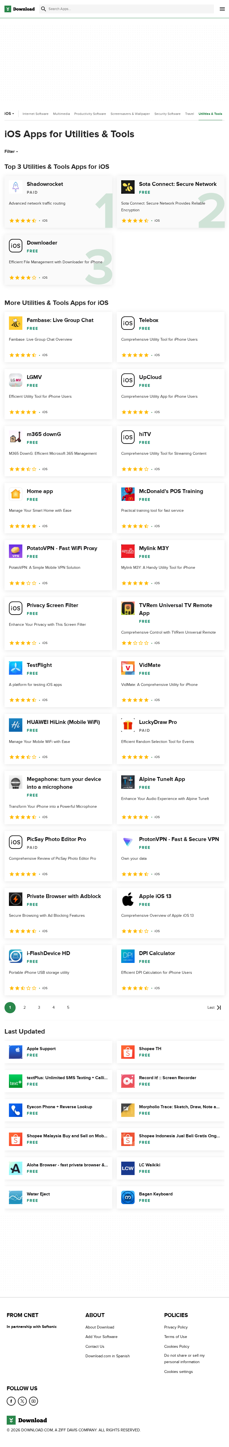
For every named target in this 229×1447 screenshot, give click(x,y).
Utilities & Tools (210, 114)
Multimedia (61, 114)
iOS (7, 113)
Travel (189, 114)
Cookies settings (178, 1371)
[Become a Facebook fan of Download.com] (11, 1401)
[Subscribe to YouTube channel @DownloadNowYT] (33, 1401)
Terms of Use (175, 1337)
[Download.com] (19, 9)
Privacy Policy (176, 1327)
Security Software (167, 114)
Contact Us (94, 1346)
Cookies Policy (176, 1346)
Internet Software (36, 114)
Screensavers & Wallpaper (130, 114)
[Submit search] (43, 8)
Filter (9, 151)
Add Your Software (101, 1337)
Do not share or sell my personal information (184, 1358)
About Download (99, 1327)
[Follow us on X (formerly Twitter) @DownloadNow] (22, 1401)
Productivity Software (90, 114)
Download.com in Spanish (107, 1356)
